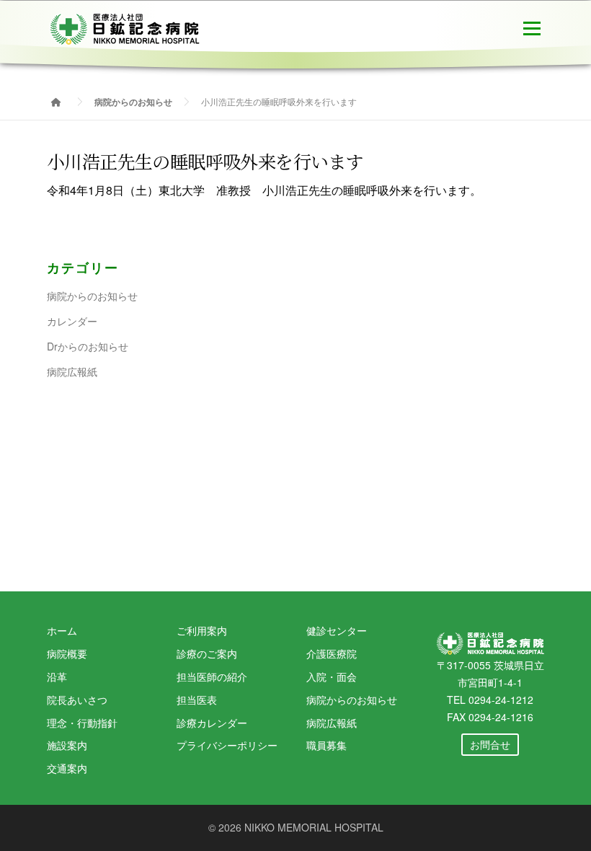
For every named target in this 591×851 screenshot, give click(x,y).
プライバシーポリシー (227, 745)
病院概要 (67, 653)
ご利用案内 (202, 630)
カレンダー (72, 321)
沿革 (57, 676)
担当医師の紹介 (212, 676)
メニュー (531, 27)
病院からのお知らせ (92, 295)
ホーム (62, 630)
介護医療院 (331, 653)
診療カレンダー (212, 722)
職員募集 (326, 745)
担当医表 (197, 699)
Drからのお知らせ (87, 346)
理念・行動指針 (82, 722)
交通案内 (67, 768)
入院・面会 (331, 676)
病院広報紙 (72, 371)
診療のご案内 (207, 653)
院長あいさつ (77, 699)
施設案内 (67, 745)
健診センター (336, 630)
